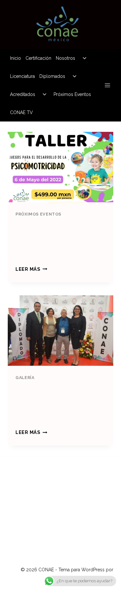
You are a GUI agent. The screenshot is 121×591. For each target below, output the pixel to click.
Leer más (31, 269)
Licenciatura (22, 76)
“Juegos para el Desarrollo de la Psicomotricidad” (52, 239)
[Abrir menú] (107, 85)
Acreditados (22, 94)
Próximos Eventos (72, 94)
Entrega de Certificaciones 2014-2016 (47, 402)
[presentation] (60, 167)
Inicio (15, 58)
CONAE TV (21, 112)
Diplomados (52, 76)
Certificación (38, 58)
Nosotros (65, 58)
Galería (24, 377)
